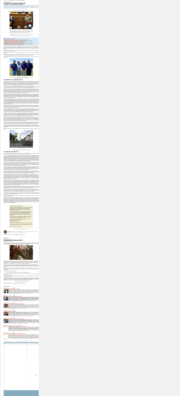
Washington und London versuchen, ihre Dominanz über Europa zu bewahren (16, 42)
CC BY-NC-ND (27, 228)
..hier (15, 234)
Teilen (16, 0)
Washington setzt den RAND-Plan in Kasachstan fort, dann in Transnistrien (15, 40)
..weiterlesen (29, 293)
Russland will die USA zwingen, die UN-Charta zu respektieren (14, 39)
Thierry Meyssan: (9, 231)
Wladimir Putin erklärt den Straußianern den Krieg (12, 44)
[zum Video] (21, 259)
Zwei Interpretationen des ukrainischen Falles (11, 43)
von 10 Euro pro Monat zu (25, 222)
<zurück (7, 0)
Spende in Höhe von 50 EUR (15, 221)
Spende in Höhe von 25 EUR (15, 220)
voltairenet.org (23, 29)
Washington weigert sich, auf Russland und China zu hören (13, 41)
